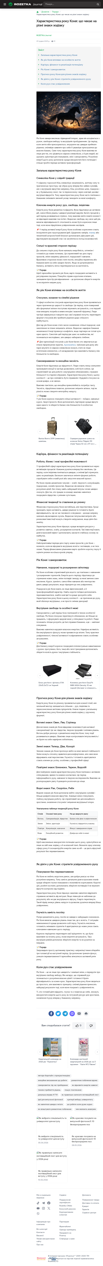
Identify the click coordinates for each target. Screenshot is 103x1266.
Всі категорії (41, 1229)
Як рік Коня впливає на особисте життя (60, 60)
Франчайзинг (65, 1227)
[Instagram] (43, 1208)
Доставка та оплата (90, 1203)
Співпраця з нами (67, 1239)
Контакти (40, 1232)
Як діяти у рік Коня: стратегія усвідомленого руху (66, 79)
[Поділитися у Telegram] (65, 1013)
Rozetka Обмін (65, 1206)
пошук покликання (73, 1090)
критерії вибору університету (80, 1100)
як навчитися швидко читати (50, 1104)
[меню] (5, 4)
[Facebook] (48, 1203)
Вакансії (39, 1236)
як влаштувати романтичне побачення (54, 1109)
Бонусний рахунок (67, 1209)
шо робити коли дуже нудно (79, 1104)
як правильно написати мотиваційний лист (80, 1095)
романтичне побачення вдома (84, 1080)
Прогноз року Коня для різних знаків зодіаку (64, 74)
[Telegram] (43, 1203)
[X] (48, 1208)
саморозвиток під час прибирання (53, 1085)
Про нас (39, 1245)
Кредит (85, 1206)
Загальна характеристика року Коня (59, 55)
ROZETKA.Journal (43, 35)
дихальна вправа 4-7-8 (47, 1095)
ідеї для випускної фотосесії (50, 1100)
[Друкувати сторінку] (86, 1013)
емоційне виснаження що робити (52, 1080)
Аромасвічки (70, 345)
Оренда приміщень (67, 1230)
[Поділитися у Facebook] (51, 1013)
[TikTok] (38, 1203)
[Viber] (38, 1213)
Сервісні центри (89, 1213)
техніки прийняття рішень (49, 1090)
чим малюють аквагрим (86, 1109)
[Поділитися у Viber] (72, 1013)
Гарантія (85, 1209)
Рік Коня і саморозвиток (53, 70)
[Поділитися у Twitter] (58, 1013)
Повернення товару (90, 1200)
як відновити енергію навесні (85, 1085)
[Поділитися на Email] (79, 1013)
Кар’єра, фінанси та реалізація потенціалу (62, 65)
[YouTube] (38, 1208)
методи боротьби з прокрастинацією (54, 1076)
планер (92, 233)
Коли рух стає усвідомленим (55, 84)
